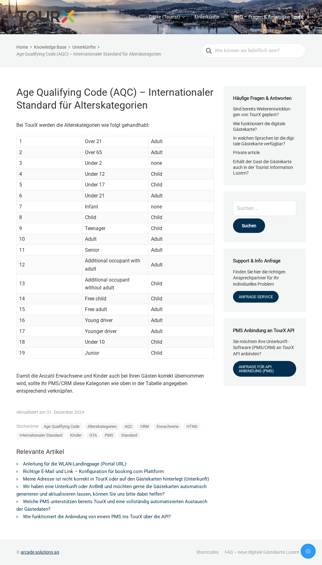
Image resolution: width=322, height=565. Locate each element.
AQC (128, 426)
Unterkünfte (207, 17)
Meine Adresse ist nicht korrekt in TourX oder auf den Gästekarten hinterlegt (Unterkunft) (116, 479)
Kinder (75, 435)
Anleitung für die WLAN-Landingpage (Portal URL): (75, 464)
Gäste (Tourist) (164, 17)
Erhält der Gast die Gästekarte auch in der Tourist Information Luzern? (263, 167)
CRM (144, 426)
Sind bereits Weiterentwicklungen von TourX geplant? (262, 111)
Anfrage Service (256, 296)
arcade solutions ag (40, 552)
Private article (246, 152)
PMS (109, 435)
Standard (129, 435)
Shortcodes (207, 552)
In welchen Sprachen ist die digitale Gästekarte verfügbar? (264, 141)
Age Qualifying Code (62, 426)
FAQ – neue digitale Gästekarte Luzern (262, 552)
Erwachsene (168, 426)
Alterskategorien (102, 426)
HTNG (191, 426)
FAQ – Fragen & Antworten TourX (268, 17)
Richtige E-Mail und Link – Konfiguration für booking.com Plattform (93, 471)
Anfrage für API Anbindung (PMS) (256, 368)
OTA (93, 435)
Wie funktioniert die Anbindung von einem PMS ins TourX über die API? (97, 516)
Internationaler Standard (40, 435)
